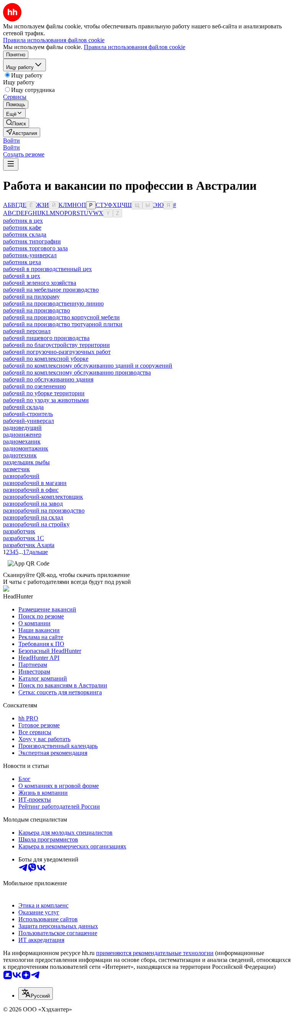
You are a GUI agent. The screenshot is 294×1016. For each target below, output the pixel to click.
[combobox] (35, 993)
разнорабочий (21, 476)
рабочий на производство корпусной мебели (61, 317)
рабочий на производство (36, 310)
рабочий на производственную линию (53, 303)
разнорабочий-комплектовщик (43, 496)
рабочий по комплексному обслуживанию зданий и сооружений (87, 365)
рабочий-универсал (28, 421)
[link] (16, 123)
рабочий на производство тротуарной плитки (62, 324)
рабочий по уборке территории (44, 393)
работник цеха (22, 262)
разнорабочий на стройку (36, 524)
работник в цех (23, 220)
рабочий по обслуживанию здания (48, 379)
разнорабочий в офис (31, 490)
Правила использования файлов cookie (134, 47)
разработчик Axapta (28, 545)
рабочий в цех (21, 276)
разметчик (16, 469)
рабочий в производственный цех (47, 269)
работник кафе (22, 227)
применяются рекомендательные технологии (155, 953)
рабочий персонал (27, 331)
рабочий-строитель (28, 414)
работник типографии (32, 241)
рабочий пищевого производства (46, 338)
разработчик (19, 531)
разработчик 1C (23, 538)
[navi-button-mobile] (10, 164)
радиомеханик (22, 441)
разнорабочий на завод (33, 503)
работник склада (24, 234)
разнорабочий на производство (44, 510)
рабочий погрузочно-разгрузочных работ (57, 352)
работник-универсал (30, 255)
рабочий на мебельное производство (51, 289)
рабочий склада (23, 407)
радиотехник (20, 455)
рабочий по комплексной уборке (45, 358)
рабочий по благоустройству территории (56, 345)
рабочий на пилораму (31, 296)
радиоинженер (22, 434)
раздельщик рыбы (26, 462)
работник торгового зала (35, 248)
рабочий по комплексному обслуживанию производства (77, 372)
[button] (11, 140)
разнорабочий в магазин (35, 483)
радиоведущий (22, 427)
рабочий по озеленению (34, 386)
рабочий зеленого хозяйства (39, 282)
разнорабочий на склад (33, 517)
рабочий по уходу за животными (46, 400)
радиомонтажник (25, 448)
